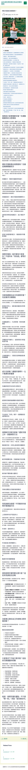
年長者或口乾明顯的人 (8, 99)
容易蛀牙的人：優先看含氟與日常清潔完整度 (12, 69)
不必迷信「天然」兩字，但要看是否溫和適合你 (13, 82)
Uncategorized (6, 751)
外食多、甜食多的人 (7, 97)
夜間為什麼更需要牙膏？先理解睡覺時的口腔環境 (13, 52)
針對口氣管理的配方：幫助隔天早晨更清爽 (12, 62)
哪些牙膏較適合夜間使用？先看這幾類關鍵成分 (13, 54)
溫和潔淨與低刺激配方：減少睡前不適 (11, 60)
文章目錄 (6, 50)
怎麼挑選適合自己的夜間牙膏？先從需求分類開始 (13, 67)
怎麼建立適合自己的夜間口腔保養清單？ (11, 104)
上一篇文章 (4, 738)
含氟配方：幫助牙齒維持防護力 (9, 56)
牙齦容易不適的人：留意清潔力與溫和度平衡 (12, 72)
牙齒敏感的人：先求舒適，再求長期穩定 (11, 71)
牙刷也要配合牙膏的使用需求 (9, 91)
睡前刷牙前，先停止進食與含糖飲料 (10, 86)
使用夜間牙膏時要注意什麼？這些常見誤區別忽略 (13, 102)
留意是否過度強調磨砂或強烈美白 (10, 80)
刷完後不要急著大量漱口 (8, 89)
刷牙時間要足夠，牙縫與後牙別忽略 (10, 87)
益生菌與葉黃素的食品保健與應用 (11, 3)
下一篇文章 (24, 738)
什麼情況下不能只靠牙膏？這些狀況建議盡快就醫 (13, 108)
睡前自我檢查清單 (7, 106)
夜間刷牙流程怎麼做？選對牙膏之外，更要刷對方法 (13, 84)
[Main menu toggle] (25, 3)
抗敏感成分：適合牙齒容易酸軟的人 (10, 58)
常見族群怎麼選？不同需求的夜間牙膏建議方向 (13, 93)
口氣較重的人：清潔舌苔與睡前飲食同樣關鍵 (12, 74)
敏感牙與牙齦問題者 (7, 100)
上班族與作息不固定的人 (8, 95)
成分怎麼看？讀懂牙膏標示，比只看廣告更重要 (13, 76)
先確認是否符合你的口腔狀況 (9, 78)
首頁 (3, 47)
